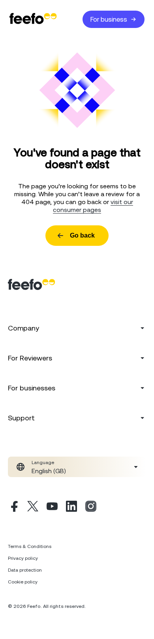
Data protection (25, 570)
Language (43, 462)
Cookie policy (23, 582)
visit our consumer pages (93, 205)
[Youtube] (52, 507)
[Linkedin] (71, 507)
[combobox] (77, 467)
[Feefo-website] (33, 19)
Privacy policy (23, 558)
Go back (82, 235)
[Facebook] (13, 507)
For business (108, 19)
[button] (77, 467)
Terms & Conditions (29, 546)
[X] (32, 507)
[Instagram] (90, 507)
